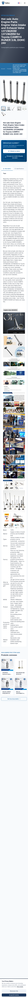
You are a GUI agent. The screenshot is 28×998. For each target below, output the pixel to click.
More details (20, 986)
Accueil (3, 68)
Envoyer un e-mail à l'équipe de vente (15, 157)
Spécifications (20, 168)
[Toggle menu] (24, 3)
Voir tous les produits (13, 699)
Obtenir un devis (15, 151)
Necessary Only (14, 991)
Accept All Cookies (14, 995)
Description (8, 168)
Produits (9, 68)
